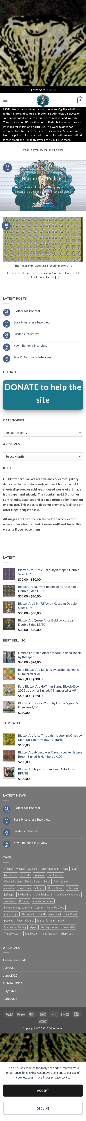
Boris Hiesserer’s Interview (31, 322)
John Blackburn (43, 894)
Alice (65, 868)
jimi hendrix (24, 894)
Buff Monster (55, 875)
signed (33, 927)
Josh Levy (10, 901)
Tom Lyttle (31, 933)
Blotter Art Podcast (43, 178)
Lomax (39, 907)
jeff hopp (9, 894)
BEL (74, 868)
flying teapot (61, 881)
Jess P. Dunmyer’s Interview (32, 357)
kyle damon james (43, 901)
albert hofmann (50, 868)
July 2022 (9, 967)
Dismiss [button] (50, 90)
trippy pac (67, 933)
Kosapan (24, 901)
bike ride (25, 875)
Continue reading (43, 203)
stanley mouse (49, 927)
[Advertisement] (43, 43)
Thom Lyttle (68, 927)
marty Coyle (11, 914)
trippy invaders (49, 933)
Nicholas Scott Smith (34, 914)
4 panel (8, 868)
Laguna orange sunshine (18, 907)
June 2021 (10, 998)
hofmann (39, 888)
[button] (5, 100)
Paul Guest (70, 914)
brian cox (39, 875)
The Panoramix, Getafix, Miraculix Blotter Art (43, 265)
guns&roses (24, 888)
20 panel (33, 868)
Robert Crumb (25, 920)
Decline (43, 1108)
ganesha (9, 888)
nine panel (55, 914)
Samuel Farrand (46, 920)
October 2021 (12, 983)
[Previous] (6, 185)
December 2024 (14, 960)
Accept (43, 1090)
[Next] (79, 185)
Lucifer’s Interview (26, 334)
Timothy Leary (12, 933)
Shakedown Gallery (15, 927)
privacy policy (60, 1077)
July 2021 (9, 991)
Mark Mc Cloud (55, 907)
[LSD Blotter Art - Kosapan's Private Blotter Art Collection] (43, 100)
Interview (72, 888)
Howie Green (55, 888)
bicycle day (10, 875)
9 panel (20, 868)
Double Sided (32, 881)
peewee (8, 920)
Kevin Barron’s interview (30, 345)
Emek (47, 881)
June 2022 (10, 975)
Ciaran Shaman (13, 881)
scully (61, 920)
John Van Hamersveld (67, 894)
